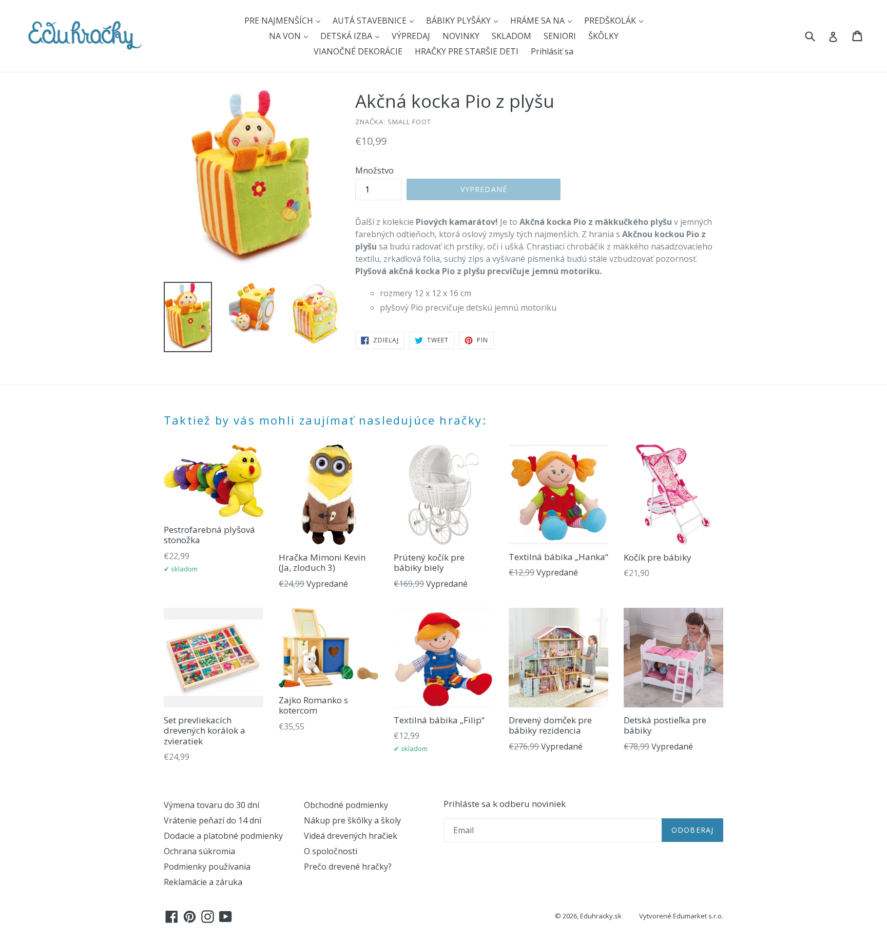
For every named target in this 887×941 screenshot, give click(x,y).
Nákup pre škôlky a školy (352, 820)
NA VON (286, 36)
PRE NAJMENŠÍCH (279, 20)
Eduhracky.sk (601, 915)
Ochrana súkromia (199, 851)
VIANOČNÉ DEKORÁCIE (358, 51)
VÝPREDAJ (411, 36)
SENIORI (560, 36)
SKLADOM (511, 36)
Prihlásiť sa (552, 51)
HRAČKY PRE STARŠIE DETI (466, 51)
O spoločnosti (330, 851)
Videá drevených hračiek (350, 835)
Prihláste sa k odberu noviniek (505, 804)
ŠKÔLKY (603, 36)
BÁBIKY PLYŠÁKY (459, 20)
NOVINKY (460, 36)
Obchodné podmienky (346, 805)
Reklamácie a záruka (203, 882)
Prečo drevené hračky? (348, 866)
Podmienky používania (207, 866)
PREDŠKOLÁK (611, 20)
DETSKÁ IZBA (347, 36)
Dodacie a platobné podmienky (223, 835)
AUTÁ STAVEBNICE (371, 20)
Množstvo (374, 170)
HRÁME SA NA (538, 20)
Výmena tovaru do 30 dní (211, 805)
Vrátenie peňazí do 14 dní (212, 820)
